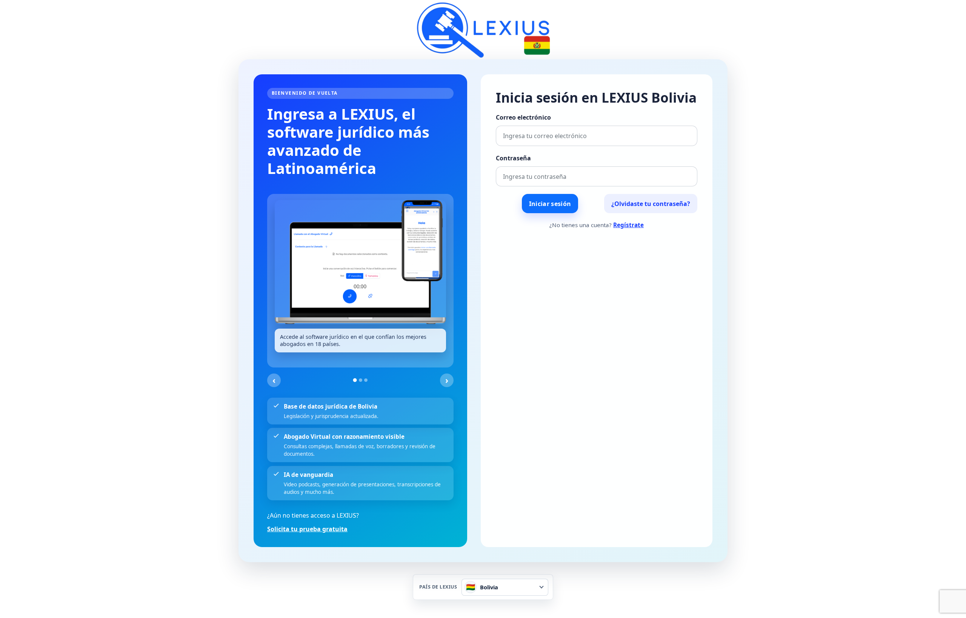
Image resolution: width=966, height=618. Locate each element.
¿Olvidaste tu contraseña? (650, 204)
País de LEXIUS (438, 587)
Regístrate (628, 225)
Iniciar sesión (550, 204)
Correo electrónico (523, 117)
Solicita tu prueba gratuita (307, 529)
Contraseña (513, 158)
